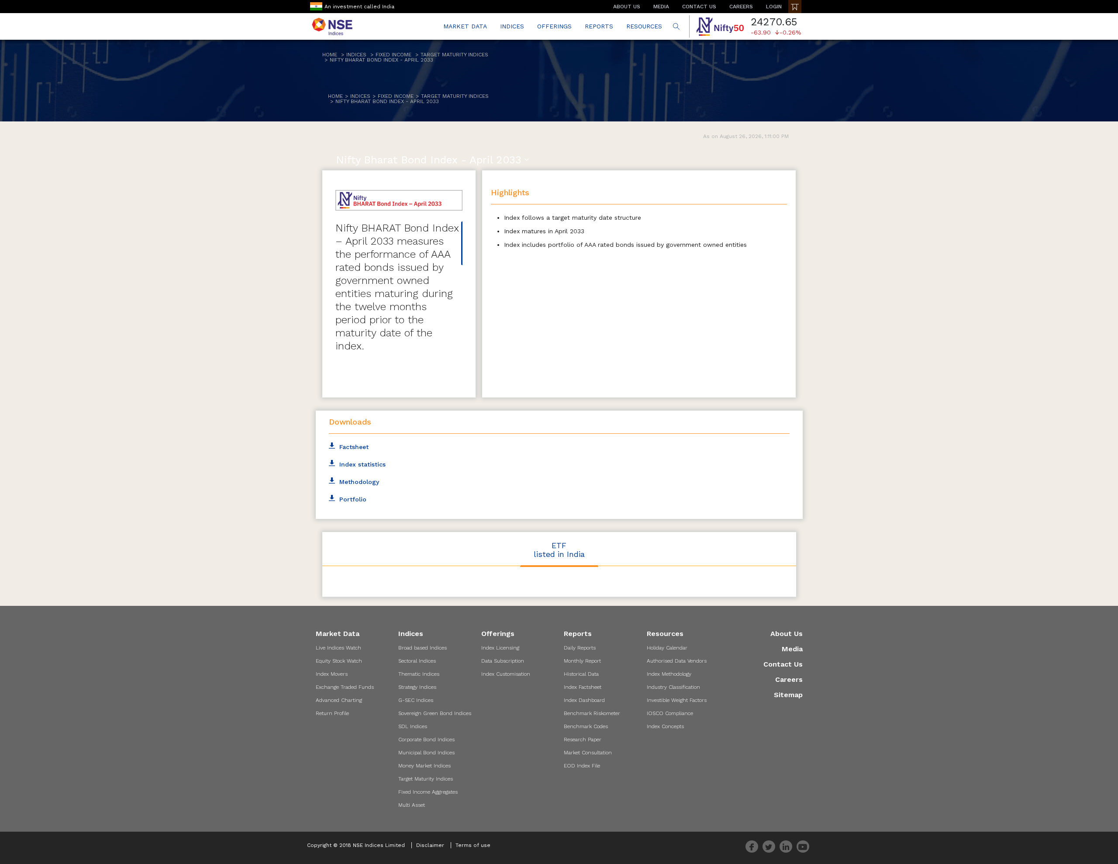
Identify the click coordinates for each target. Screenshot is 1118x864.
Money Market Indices (424, 766)
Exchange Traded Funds (345, 687)
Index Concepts (665, 726)
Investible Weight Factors (677, 700)
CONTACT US (699, 6)
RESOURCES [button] (644, 26)
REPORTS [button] (599, 26)
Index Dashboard (584, 700)
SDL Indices (412, 726)
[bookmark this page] (794, 6)
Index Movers (332, 674)
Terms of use (472, 845)
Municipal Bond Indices (426, 753)
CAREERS (741, 6)
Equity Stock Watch (339, 661)
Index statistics (362, 464)
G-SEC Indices (415, 700)
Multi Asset (411, 805)
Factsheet (354, 446)
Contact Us (783, 664)
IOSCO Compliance (670, 713)
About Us (786, 633)
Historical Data (581, 674)
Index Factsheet (582, 687)
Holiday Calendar (667, 648)
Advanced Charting (339, 700)
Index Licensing (500, 648)
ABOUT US (626, 6)
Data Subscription (502, 661)
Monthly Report (582, 661)
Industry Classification (673, 687)
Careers (789, 679)
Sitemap (788, 695)
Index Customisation (505, 674)
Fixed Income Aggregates (428, 792)
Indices (356, 55)
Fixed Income (393, 55)
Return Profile (332, 713)
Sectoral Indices (417, 661)
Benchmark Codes (586, 726)
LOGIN (774, 6)
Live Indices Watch (338, 648)
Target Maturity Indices (454, 55)
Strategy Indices (417, 687)
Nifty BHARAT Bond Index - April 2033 (381, 60)
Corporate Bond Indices (426, 739)
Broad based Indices (422, 648)
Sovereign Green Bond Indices (434, 713)
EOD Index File (582, 766)
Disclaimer (430, 845)
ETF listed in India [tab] (559, 550)
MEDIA (661, 6)
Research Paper (582, 739)
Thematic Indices (418, 674)
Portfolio (352, 499)
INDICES (512, 26)
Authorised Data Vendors (677, 661)
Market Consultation (588, 753)
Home (329, 55)
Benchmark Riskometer (592, 713)
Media (792, 649)
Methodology (359, 481)
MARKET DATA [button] (465, 26)
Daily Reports (580, 648)
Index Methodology (669, 674)
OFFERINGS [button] (554, 26)
